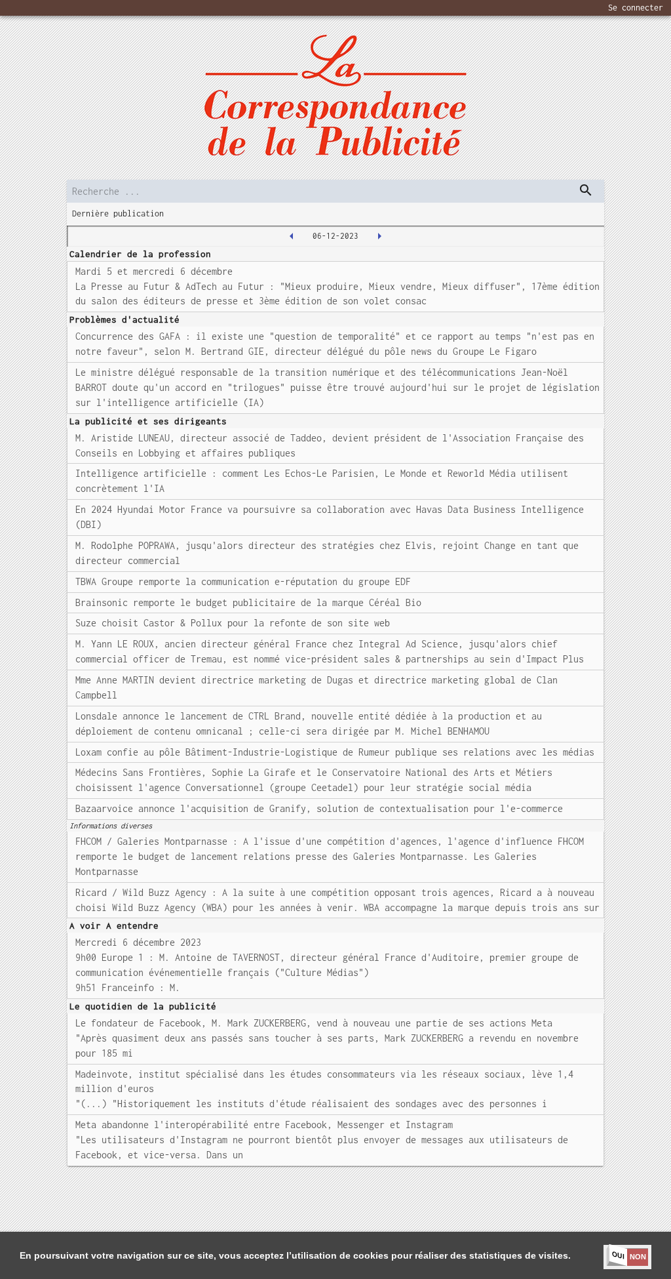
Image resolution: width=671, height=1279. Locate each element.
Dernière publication (118, 213)
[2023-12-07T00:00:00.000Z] (379, 236)
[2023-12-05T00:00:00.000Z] (292, 236)
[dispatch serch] (585, 190)
